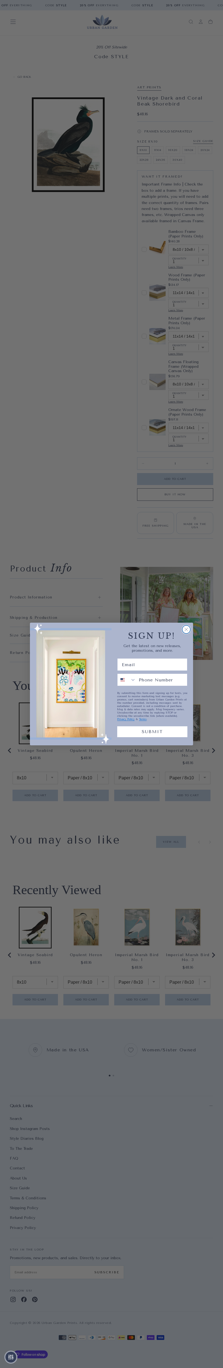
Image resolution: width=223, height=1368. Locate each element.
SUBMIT (152, 731)
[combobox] (126, 680)
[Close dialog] (186, 629)
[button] (10, 1357)
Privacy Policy (126, 719)
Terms (143, 719)
